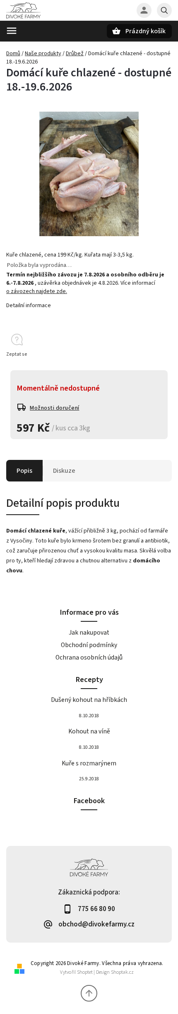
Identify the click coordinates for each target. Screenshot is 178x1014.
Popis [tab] (24, 470)
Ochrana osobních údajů (89, 657)
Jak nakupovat (89, 632)
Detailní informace (28, 305)
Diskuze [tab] (64, 470)
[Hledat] (164, 10)
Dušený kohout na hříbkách (89, 699)
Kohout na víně (89, 731)
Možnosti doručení (54, 408)
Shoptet (85, 972)
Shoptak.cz (122, 972)
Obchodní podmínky (89, 645)
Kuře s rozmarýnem (89, 763)
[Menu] (11, 30)
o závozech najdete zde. (36, 291)
